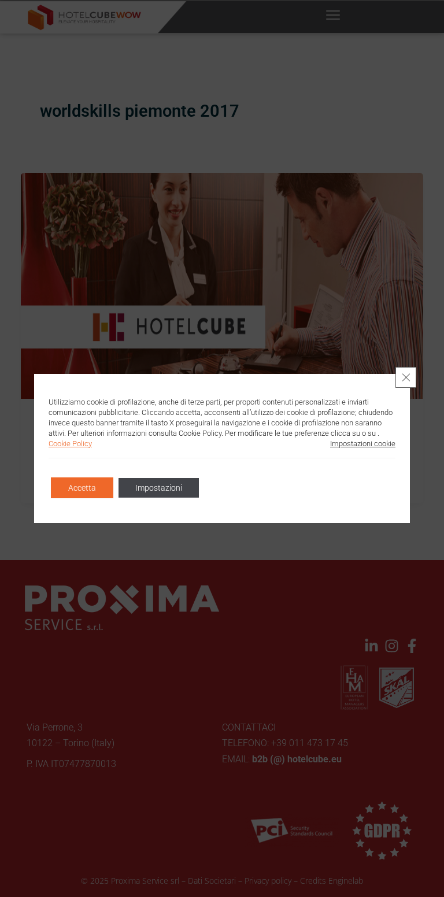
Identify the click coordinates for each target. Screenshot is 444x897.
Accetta (82, 487)
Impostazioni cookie (362, 443)
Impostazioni (158, 487)
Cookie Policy (70, 443)
